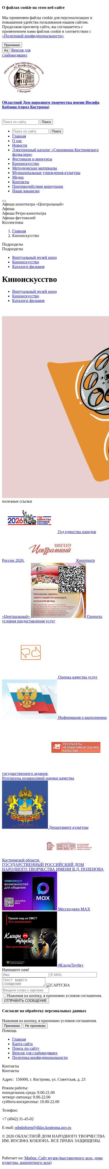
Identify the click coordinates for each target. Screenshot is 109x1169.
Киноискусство (25, 163)
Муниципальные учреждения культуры (46, 173)
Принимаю (12, 45)
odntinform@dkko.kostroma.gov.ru (43, 1127)
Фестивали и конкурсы (32, 159)
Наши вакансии (26, 191)
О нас (17, 141)
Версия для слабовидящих (35, 1053)
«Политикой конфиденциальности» (33, 36)
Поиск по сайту (25, 1048)
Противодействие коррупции (37, 186)
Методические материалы (34, 168)
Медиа (18, 177)
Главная (19, 136)
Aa (6, 50)
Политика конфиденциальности (40, 1057)
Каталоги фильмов (28, 266)
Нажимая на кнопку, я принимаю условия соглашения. (54, 995)
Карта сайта (22, 1044)
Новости (19, 145)
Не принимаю (35, 1026)
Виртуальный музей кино (34, 257)
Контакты (20, 182)
